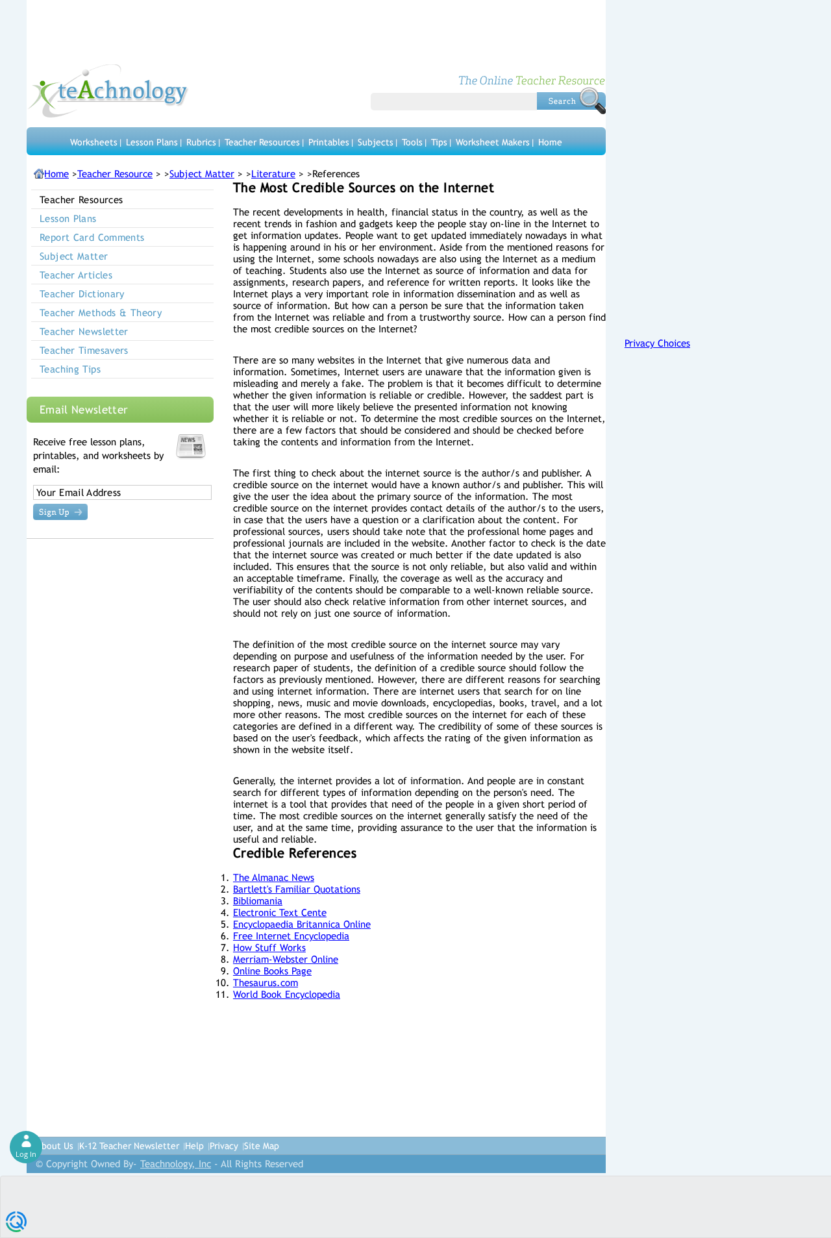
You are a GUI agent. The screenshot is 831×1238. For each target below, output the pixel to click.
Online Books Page (272, 970)
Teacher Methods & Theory (101, 312)
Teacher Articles (76, 274)
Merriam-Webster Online (285, 959)
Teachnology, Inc (175, 1163)
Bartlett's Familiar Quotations (296, 889)
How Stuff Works (269, 947)
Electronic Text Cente (280, 912)
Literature (273, 173)
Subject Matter (201, 173)
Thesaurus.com (265, 982)
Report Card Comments (92, 237)
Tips (439, 142)
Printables (328, 142)
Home (550, 142)
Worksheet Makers (493, 142)
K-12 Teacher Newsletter (129, 1146)
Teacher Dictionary (82, 293)
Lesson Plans (152, 142)
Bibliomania (257, 900)
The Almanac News (273, 877)
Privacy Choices (657, 343)
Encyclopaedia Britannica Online (302, 924)
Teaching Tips (70, 369)
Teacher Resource (115, 173)
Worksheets (94, 142)
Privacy (224, 1146)
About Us (54, 1146)
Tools (412, 142)
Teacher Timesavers (84, 350)
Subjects (375, 142)
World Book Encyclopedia (286, 994)
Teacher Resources (262, 142)
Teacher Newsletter (84, 331)
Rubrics (201, 142)
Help (194, 1146)
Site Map (261, 1146)
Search (571, 100)
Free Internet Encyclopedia (291, 935)
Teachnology (108, 91)
